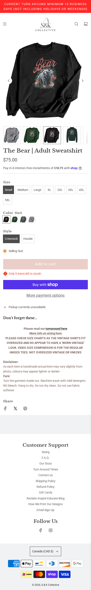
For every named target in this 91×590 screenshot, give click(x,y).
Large (37, 190)
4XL (81, 190)
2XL (60, 190)
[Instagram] (50, 530)
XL (49, 190)
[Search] (76, 24)
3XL (70, 190)
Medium (23, 190)
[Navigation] (4, 24)
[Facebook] (40, 530)
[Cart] (85, 24)
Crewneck (11, 238)
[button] (8, 80)
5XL (7, 200)
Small (8, 190)
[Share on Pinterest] (25, 409)
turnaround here (56, 328)
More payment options (45, 295)
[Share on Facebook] (5, 409)
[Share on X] (15, 409)
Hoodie (28, 238)
